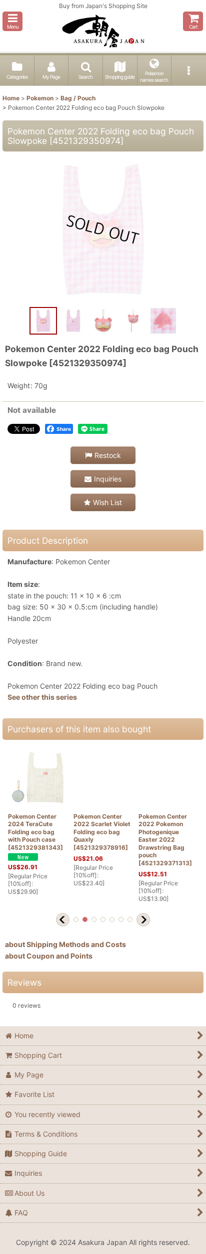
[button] (12, 21)
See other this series (42, 697)
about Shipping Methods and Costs (65, 944)
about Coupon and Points (48, 956)
